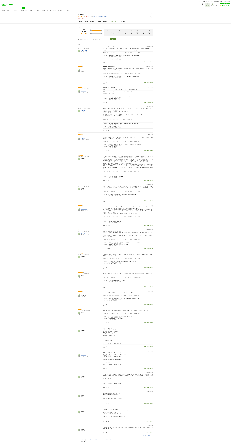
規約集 (106, 439)
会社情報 (83, 439)
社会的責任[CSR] (97, 439)
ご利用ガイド (205, 1)
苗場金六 (81, 14)
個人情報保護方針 (89, 439)
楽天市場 (221, 1)
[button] (90, 51)
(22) (98, 21)
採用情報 (102, 439)
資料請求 (110, 439)
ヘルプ (200, 1)
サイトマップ (210, 1)
